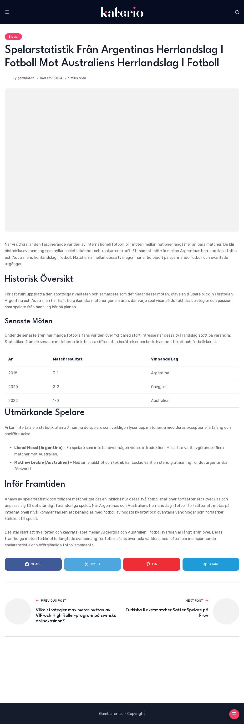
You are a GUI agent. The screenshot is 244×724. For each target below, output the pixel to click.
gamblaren (26, 78)
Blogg (13, 36)
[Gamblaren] (122, 12)
